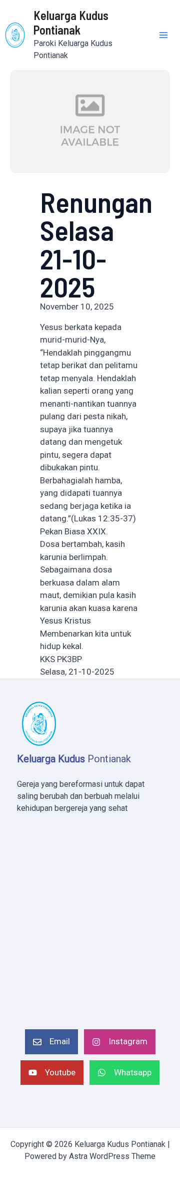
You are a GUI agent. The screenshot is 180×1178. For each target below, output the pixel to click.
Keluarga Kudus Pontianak (71, 22)
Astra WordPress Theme (112, 1156)
